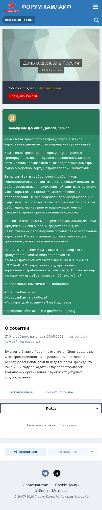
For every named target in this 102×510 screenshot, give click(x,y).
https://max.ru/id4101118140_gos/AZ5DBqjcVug (39, 311)
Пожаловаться (21, 392)
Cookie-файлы (67, 485)
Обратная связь (37, 485)
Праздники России (23, 96)
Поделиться (27, 452)
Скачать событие (59, 392)
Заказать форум (73, 496)
